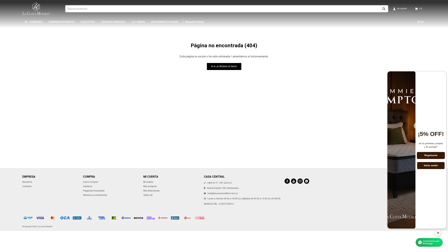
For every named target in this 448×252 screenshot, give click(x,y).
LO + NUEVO (138, 21)
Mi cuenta (148, 182)
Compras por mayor (61, 21)
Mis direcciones (151, 190)
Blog (421, 21)
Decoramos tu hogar (164, 21)
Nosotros (27, 182)
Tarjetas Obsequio (113, 21)
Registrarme (430, 155)
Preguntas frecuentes (93, 190)
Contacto (27, 186)
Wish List (148, 195)
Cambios (87, 186)
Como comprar (90, 182)
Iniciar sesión (431, 165)
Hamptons (194, 22)
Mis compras (150, 186)
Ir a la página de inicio (224, 66)
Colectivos (87, 21)
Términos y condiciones (95, 195)
